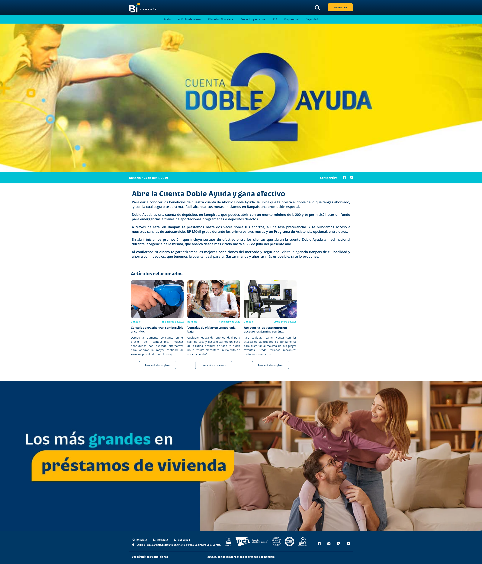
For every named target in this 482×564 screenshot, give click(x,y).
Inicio (167, 19)
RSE (275, 19)
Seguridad (312, 19)
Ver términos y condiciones (150, 556)
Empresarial (291, 19)
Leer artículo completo (157, 365)
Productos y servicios (253, 19)
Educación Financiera (220, 19)
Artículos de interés (189, 19)
